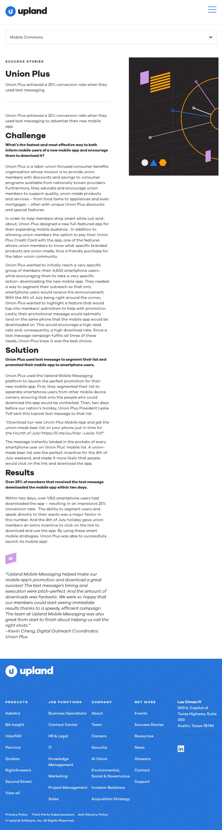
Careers (99, 736)
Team (97, 724)
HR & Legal (58, 736)
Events (141, 713)
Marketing (58, 776)
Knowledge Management (60, 761)
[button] (212, 9)
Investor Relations (108, 787)
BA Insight (14, 724)
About (97, 713)
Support (142, 781)
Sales (53, 799)
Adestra (12, 713)
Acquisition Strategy (111, 799)
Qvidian (12, 758)
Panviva (13, 747)
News (140, 747)
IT (50, 747)
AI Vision (99, 758)
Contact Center (63, 724)
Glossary (143, 758)
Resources (144, 736)
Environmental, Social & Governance (111, 773)
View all (12, 793)
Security (99, 747)
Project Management (67, 787)
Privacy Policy (16, 814)
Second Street (18, 781)
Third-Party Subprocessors (52, 814)
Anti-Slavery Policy (93, 814)
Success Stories (149, 724)
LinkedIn (181, 748)
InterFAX (13, 736)
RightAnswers (18, 770)
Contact (142, 770)
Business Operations (67, 713)
